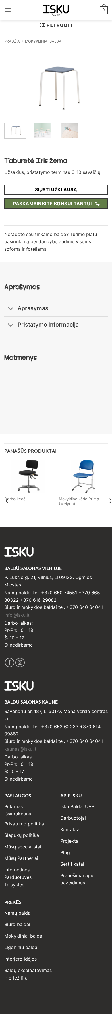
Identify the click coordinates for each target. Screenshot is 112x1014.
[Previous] (13, 84)
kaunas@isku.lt (20, 749)
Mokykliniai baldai (43, 41)
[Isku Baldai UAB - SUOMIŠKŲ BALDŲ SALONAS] (56, 10)
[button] (7, 10)
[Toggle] (10, 309)
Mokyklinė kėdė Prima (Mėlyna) (79, 501)
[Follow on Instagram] (20, 662)
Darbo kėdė (15, 499)
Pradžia (12, 41)
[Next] (98, 84)
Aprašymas (33, 308)
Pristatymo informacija (48, 324)
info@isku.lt (17, 615)
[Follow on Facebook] (9, 662)
